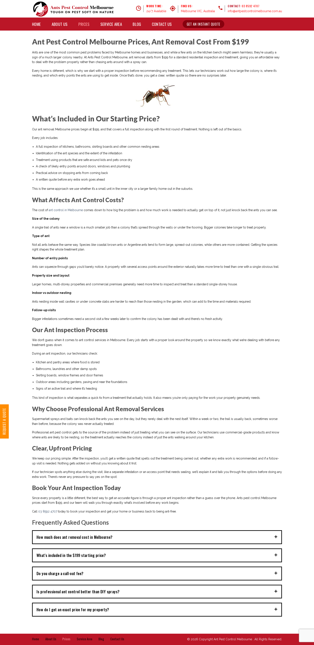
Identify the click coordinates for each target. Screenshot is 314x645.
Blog (137, 24)
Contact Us (162, 24)
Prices (84, 24)
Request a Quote (4, 421)
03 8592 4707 (250, 6)
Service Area (111, 24)
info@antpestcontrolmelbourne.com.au (255, 11)
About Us (60, 24)
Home (36, 24)
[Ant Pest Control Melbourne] (73, 9)
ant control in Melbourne (66, 210)
